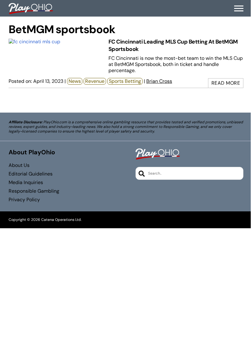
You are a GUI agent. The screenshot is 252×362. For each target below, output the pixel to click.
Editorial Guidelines (31, 174)
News (75, 81)
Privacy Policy (24, 200)
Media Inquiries (26, 182)
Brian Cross (159, 81)
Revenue (94, 81)
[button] (239, 8)
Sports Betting (125, 81)
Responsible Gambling (34, 191)
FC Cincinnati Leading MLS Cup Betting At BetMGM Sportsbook (173, 45)
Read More (225, 83)
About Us (19, 165)
